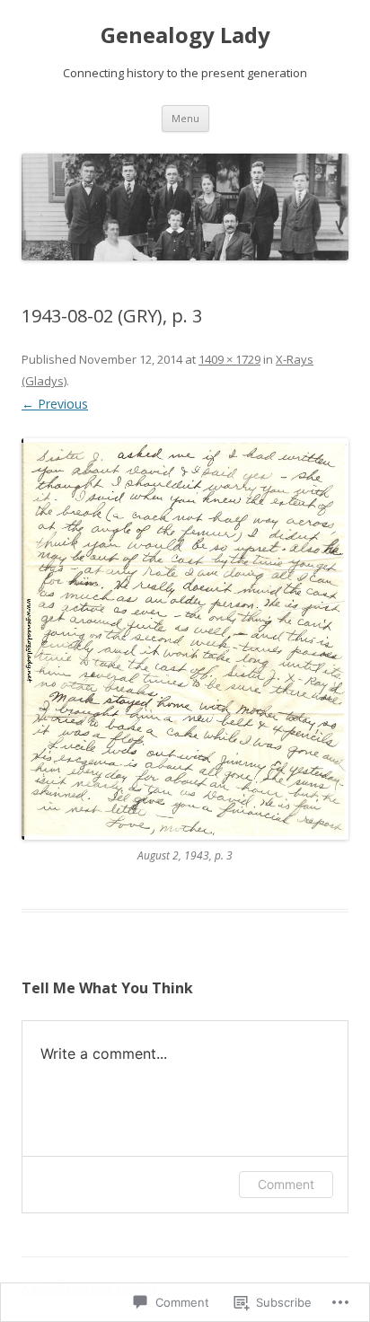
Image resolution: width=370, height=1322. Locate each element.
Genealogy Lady (185, 35)
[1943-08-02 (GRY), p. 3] (185, 639)
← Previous (55, 403)
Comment (286, 1184)
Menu (185, 118)
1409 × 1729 (229, 359)
